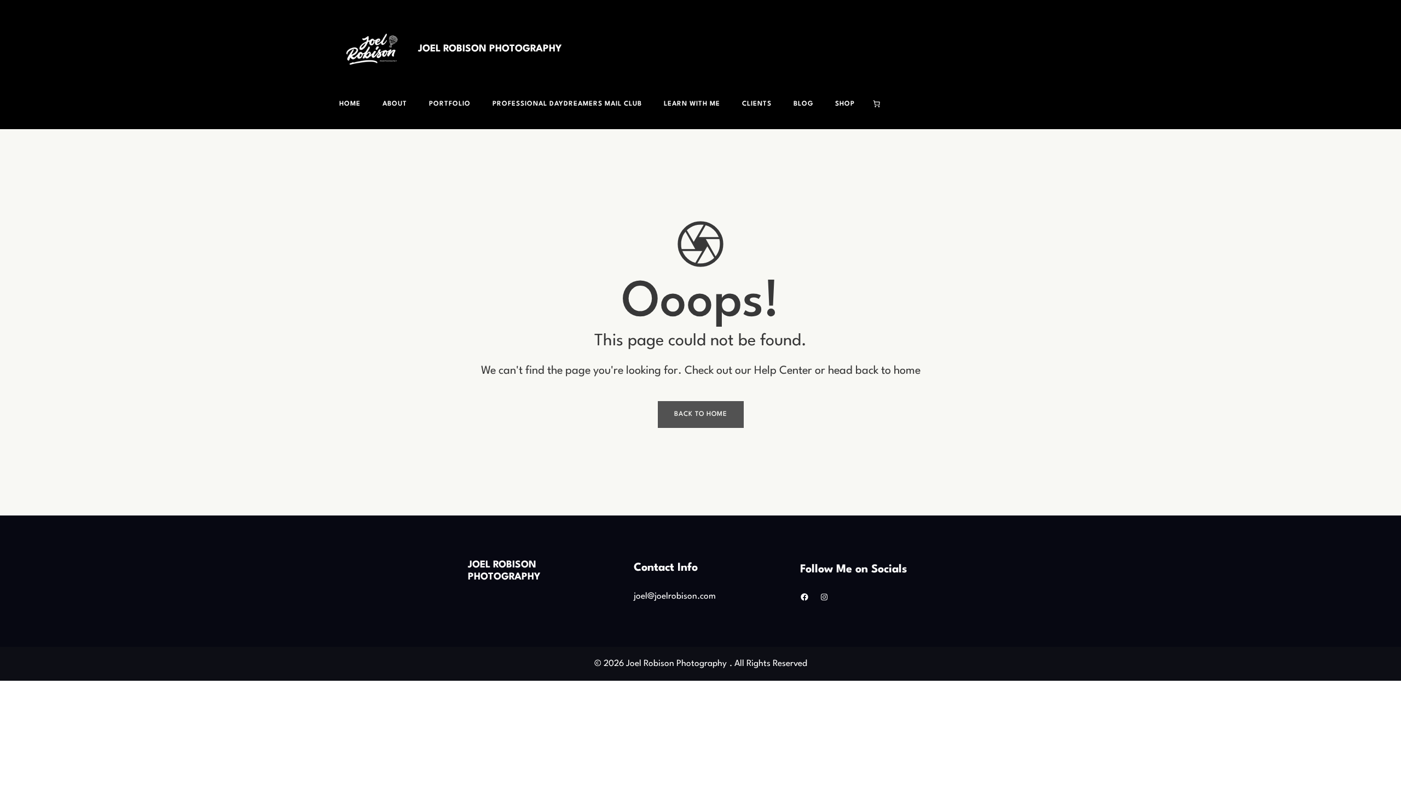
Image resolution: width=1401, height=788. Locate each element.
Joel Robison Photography (489, 49)
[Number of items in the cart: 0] (876, 104)
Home (350, 104)
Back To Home (700, 414)
